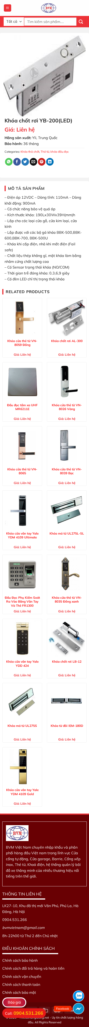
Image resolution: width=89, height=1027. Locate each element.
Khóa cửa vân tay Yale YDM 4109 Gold (22, 792)
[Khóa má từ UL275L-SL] (66, 510)
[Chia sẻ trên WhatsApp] (9, 162)
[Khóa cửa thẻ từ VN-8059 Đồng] (22, 317)
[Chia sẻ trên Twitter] (25, 162)
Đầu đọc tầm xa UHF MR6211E (22, 407)
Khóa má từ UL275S (22, 726)
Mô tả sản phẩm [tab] (26, 188)
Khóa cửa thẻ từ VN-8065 (22, 471)
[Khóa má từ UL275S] (22, 703)
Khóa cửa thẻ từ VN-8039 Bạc (67, 471)
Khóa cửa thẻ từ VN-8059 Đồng (22, 343)
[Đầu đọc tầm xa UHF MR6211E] (22, 382)
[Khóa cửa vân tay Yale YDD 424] (22, 638)
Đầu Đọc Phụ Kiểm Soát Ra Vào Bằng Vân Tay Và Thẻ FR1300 (22, 601)
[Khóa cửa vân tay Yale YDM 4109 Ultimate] (22, 510)
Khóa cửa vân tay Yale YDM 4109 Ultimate (22, 535)
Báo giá (14, 1002)
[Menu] (7, 8)
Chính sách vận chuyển (21, 976)
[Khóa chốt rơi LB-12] (66, 638)
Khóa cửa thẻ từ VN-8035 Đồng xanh (67, 600)
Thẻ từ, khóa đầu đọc (55, 151)
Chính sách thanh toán (21, 984)
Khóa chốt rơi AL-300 (67, 341)
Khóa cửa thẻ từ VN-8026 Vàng (67, 407)
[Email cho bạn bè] (33, 162)
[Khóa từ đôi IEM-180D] (66, 703)
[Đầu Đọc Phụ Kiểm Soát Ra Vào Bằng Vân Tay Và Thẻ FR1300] (22, 574)
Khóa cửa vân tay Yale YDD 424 (22, 663)
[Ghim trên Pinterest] (41, 162)
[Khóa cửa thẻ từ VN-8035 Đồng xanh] (66, 574)
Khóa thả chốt (30, 151)
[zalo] (78, 996)
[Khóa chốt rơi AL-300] (66, 317)
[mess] (78, 1008)
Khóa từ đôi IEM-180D (67, 726)
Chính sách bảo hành (20, 960)
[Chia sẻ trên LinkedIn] (50, 162)
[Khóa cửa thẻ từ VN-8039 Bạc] (66, 446)
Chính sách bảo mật (19, 992)
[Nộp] (81, 21)
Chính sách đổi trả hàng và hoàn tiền (33, 968)
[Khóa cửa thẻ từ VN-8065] (22, 446)
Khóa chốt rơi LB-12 (66, 661)
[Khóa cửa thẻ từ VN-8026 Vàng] (66, 382)
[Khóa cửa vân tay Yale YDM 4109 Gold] (22, 767)
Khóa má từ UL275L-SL (67, 533)
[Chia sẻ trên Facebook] (17, 162)
